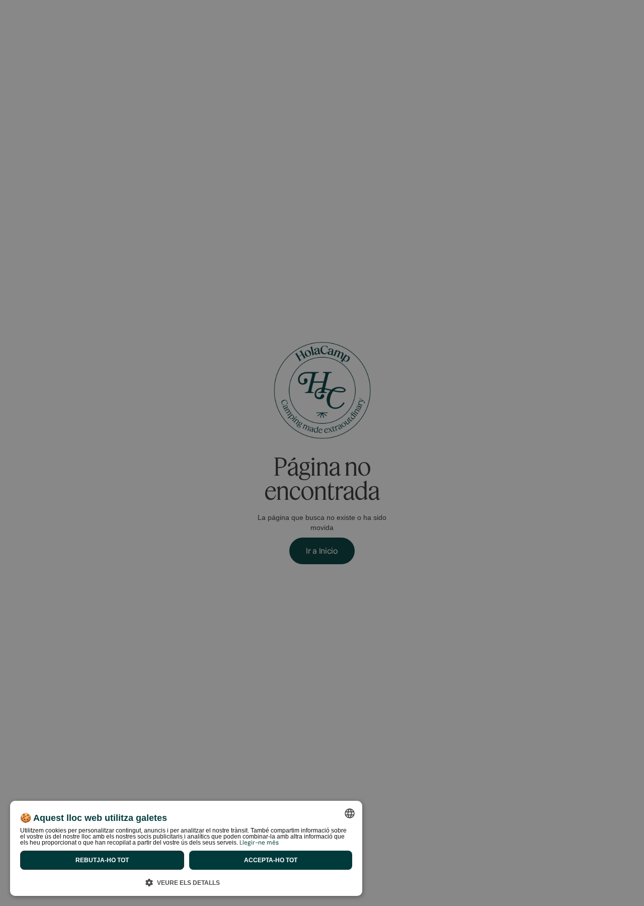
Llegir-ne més (259, 843)
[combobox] (350, 813)
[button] (186, 881)
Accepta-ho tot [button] (270, 860)
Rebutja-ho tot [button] (102, 860)
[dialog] (186, 848)
